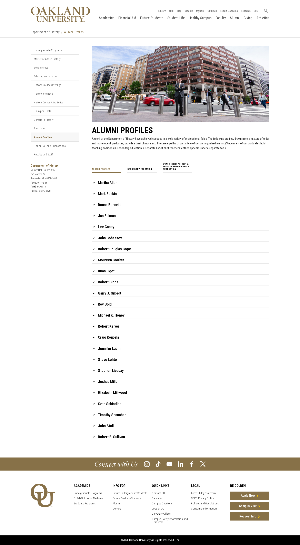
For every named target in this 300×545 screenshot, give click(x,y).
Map (179, 10)
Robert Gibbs (108, 282)
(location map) (39, 182)
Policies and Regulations (205, 503)
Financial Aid (127, 18)
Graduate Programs (85, 503)
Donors (117, 508)
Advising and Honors (45, 76)
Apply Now (248, 495)
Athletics (263, 18)
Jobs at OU (158, 508)
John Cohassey (110, 238)
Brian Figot (106, 271)
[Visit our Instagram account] (147, 464)
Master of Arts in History (47, 59)
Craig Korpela (108, 337)
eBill (171, 10)
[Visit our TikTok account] (158, 464)
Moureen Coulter (111, 260)
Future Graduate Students (127, 498)
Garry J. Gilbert (109, 293)
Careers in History (43, 119)
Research (246, 10)
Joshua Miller (108, 381)
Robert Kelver (108, 326)
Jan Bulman (107, 215)
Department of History (45, 32)
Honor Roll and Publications (50, 145)
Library (162, 10)
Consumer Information (204, 508)
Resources (40, 128)
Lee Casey (106, 226)
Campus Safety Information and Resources (170, 520)
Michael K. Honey (111, 315)
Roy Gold (105, 304)
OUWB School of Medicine (88, 498)
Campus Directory (162, 503)
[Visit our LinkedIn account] (180, 464)
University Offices (161, 513)
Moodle (189, 10)
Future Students (151, 18)
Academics (106, 18)
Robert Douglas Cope (114, 249)
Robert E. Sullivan (111, 436)
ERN (256, 10)
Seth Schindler (109, 403)
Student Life (176, 18)
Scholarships (41, 67)
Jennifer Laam (109, 348)
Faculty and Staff (43, 154)
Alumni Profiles (43, 137)
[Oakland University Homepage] (60, 14)
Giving (248, 18)
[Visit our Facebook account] (191, 464)
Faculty (221, 18)
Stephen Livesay (111, 370)
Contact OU (158, 493)
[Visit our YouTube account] (169, 464)
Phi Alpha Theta (42, 111)
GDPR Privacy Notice (202, 498)
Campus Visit (248, 506)
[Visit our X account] (203, 464)
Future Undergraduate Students (130, 493)
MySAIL (200, 10)
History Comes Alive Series (48, 102)
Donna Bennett (109, 204)
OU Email (212, 10)
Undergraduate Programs (48, 50)
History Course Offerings (47, 84)
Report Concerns (229, 10)
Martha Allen (107, 182)
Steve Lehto (107, 359)
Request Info (247, 516)
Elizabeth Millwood (112, 392)
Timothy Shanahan (112, 414)
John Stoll (106, 425)
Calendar (157, 498)
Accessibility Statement (204, 493)
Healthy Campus (200, 18)
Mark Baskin (107, 193)
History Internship (43, 93)
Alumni (235, 18)
